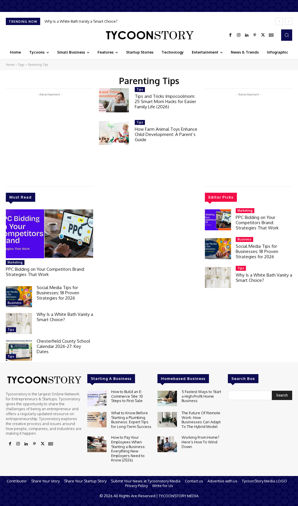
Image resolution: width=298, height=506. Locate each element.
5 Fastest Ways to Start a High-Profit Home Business (201, 396)
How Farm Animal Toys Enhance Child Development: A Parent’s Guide (166, 134)
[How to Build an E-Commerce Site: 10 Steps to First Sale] (97, 398)
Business (15, 303)
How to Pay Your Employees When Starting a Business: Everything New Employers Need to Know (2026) (128, 448)
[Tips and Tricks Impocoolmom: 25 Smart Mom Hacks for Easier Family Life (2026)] (114, 100)
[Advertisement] (49, 138)
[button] (286, 34)
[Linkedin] (247, 35)
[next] (288, 21)
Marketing (15, 262)
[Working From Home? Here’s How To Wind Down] (167, 444)
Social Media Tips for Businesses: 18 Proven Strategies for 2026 (58, 293)
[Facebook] (230, 35)
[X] (263, 35)
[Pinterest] (255, 35)
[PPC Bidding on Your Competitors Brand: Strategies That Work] (49, 233)
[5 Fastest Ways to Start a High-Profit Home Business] (167, 398)
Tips (11, 330)
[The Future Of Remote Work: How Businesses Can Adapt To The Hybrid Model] (167, 419)
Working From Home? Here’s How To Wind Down (200, 442)
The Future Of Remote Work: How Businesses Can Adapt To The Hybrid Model (201, 420)
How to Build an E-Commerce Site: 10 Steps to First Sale (127, 396)
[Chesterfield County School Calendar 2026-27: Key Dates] (19, 350)
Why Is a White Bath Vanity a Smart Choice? (81, 21)
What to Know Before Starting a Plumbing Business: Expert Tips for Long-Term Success (131, 420)
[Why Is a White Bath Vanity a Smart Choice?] (19, 323)
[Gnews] (271, 35)
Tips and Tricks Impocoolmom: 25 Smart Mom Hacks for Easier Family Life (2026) (165, 101)
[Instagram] (239, 35)
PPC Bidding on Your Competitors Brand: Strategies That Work (45, 271)
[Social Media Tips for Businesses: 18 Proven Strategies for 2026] (19, 296)
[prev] (279, 21)
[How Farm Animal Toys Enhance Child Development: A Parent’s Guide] (114, 133)
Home (10, 65)
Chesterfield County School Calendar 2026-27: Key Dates (63, 346)
